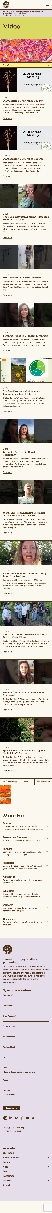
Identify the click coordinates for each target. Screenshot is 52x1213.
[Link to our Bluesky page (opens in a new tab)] (16, 1118)
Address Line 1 (9, 1037)
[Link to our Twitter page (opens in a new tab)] (33, 1118)
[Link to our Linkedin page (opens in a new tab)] (10, 1118)
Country (6, 1090)
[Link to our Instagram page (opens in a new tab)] (5, 1118)
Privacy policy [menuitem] (8, 1127)
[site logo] (6, 4)
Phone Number (9, 1026)
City (4, 1057)
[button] (49, 13)
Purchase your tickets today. (13, 15)
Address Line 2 (9, 1047)
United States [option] (9, 1095)
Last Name (7, 1006)
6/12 (26, 781)
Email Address (9, 1016)
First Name (7, 995)
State (5, 1068)
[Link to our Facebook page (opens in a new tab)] (22, 1118)
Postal (5, 1080)
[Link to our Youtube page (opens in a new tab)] (27, 1118)
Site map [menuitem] (20, 1127)
